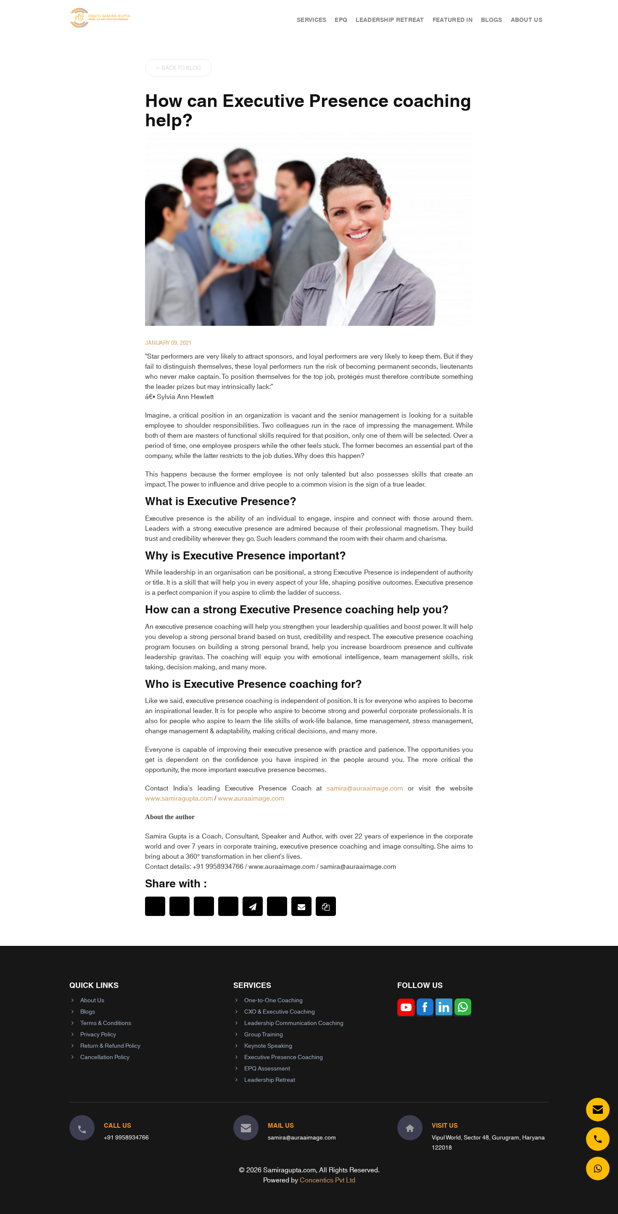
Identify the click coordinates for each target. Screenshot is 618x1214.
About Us (526, 19)
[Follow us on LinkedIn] (444, 1013)
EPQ (341, 19)
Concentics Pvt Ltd (327, 1179)
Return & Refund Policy (110, 1045)
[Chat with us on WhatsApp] (598, 1168)
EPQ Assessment (267, 1068)
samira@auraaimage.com (365, 787)
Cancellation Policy (104, 1056)
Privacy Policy (98, 1034)
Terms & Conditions (105, 1022)
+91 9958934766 (126, 1137)
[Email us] (598, 1109)
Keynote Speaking (268, 1045)
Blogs (491, 19)
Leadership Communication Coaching (293, 1022)
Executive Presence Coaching (283, 1056)
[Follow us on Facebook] (425, 1013)
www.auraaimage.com (251, 797)
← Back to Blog (178, 67)
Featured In (453, 19)
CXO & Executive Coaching (279, 1011)
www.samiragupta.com (179, 797)
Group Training (263, 1034)
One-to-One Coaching (273, 1000)
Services (311, 19)
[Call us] (598, 1139)
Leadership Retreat (390, 19)
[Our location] (410, 1127)
